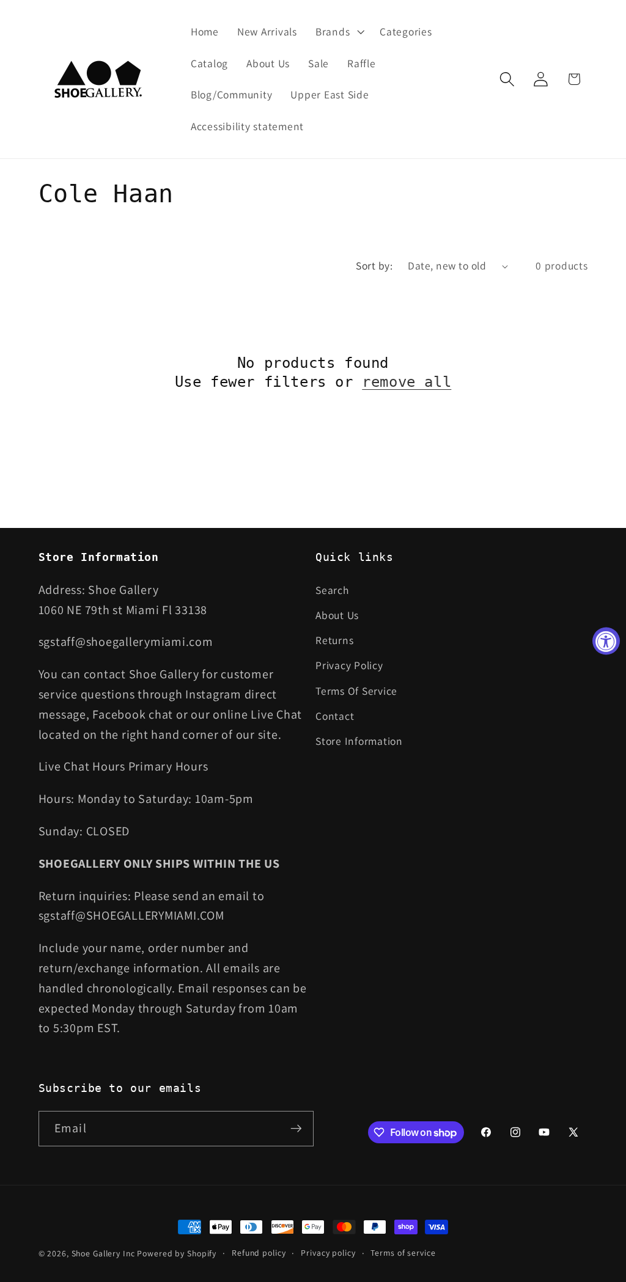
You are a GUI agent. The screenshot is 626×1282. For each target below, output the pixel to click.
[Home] (99, 79)
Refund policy (258, 1252)
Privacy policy (328, 1252)
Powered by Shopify (176, 1253)
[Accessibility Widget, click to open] (606, 641)
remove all (406, 381)
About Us (337, 615)
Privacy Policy (349, 665)
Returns (334, 640)
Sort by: (374, 265)
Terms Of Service (356, 691)
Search (332, 590)
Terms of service (402, 1252)
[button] (338, 32)
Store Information (359, 741)
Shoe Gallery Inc (103, 1253)
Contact (334, 716)
